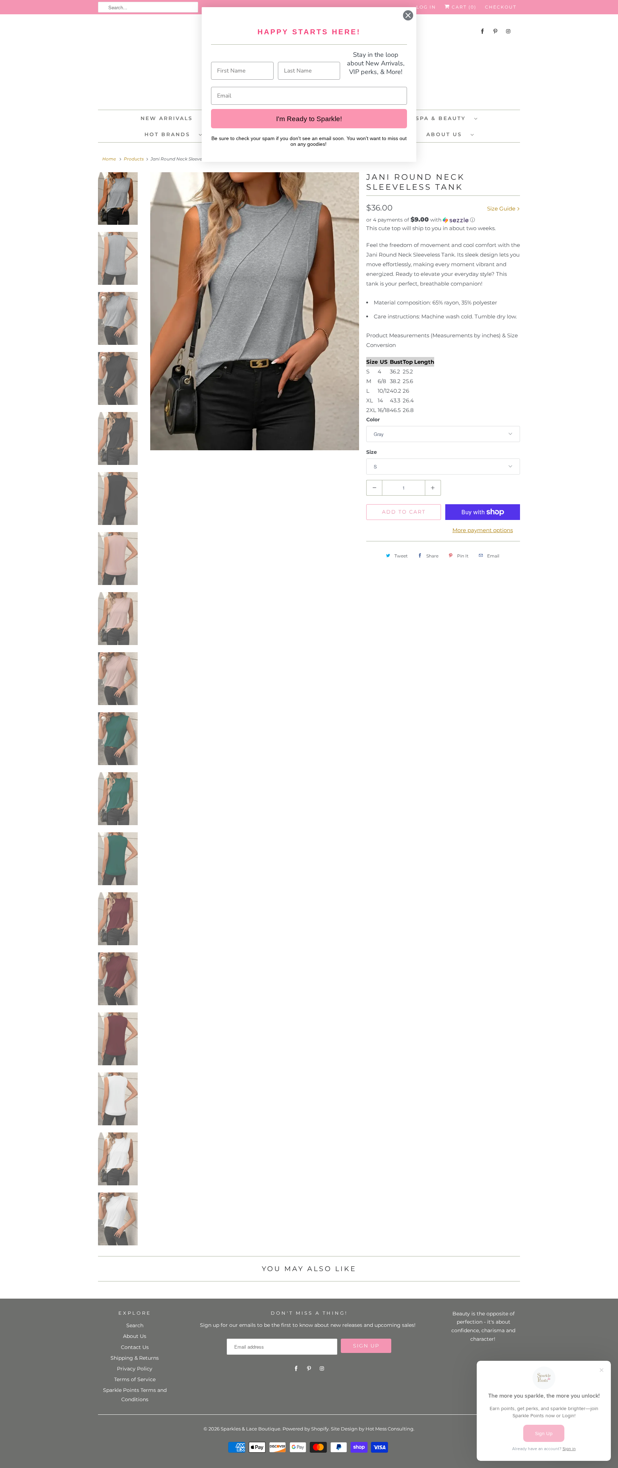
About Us (446, 134)
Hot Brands (169, 134)
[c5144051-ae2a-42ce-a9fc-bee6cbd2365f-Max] (254, 311)
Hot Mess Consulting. (390, 1429)
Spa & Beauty (443, 118)
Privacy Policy (134, 1368)
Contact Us (135, 1347)
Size (371, 452)
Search (134, 1325)
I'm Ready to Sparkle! (309, 119)
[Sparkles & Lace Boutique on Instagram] (508, 31)
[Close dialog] (408, 15)
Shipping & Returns (135, 1358)
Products (134, 159)
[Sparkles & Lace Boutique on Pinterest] (495, 31)
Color (373, 419)
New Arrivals (167, 118)
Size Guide (502, 208)
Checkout (500, 7)
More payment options (482, 530)
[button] (443, 219)
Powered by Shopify (306, 1429)
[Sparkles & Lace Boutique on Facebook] (482, 31)
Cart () (463, 7)
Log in (426, 7)
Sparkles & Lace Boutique (250, 1429)
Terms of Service (135, 1379)
